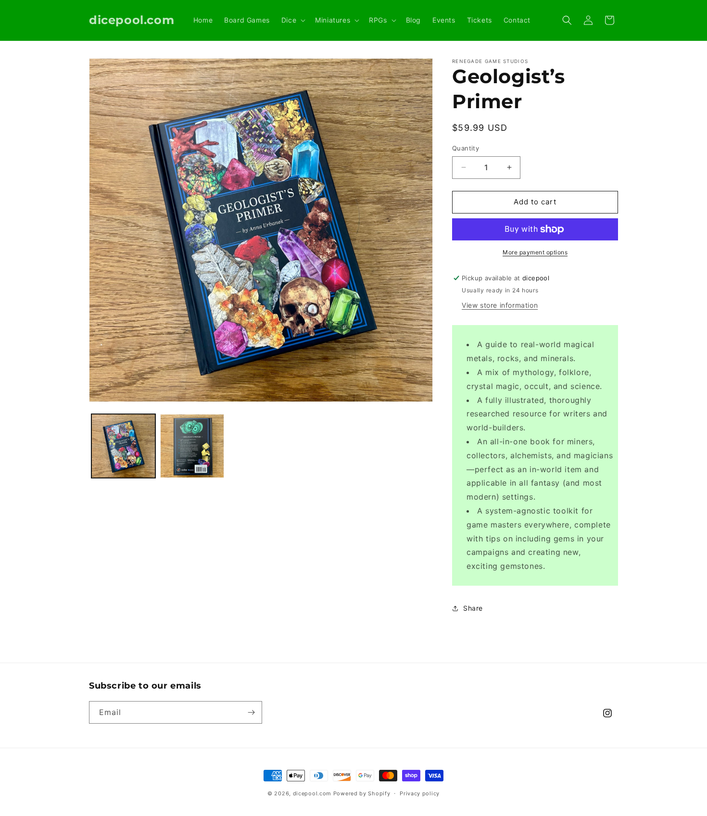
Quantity (465, 148)
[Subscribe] (251, 712)
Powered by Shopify (362, 793)
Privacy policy (420, 793)
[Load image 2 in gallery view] (192, 446)
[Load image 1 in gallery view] (123, 446)
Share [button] (473, 608)
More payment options (535, 252)
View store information (500, 305)
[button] (292, 20)
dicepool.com (312, 793)
